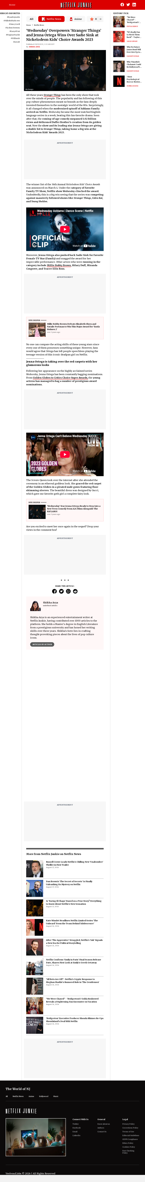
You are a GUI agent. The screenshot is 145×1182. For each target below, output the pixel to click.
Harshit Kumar (133, 56)
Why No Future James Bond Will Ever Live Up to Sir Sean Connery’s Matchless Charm (134, 49)
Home (12, 5)
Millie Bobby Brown (59, 265)
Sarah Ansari (132, 41)
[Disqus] (65, 763)
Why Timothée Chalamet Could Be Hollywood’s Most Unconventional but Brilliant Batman (134, 64)
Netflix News (39, 25)
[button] (104, 89)
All (31, 19)
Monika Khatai (132, 86)
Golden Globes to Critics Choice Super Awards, (60, 377)
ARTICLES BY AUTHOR (42, 644)
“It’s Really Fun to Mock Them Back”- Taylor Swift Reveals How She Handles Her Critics (134, 35)
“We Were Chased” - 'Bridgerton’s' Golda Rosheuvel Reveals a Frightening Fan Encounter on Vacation (134, 20)
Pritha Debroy (132, 26)
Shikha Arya (34, 47)
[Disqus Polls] (65, 687)
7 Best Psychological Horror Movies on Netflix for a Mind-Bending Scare (133, 79)
